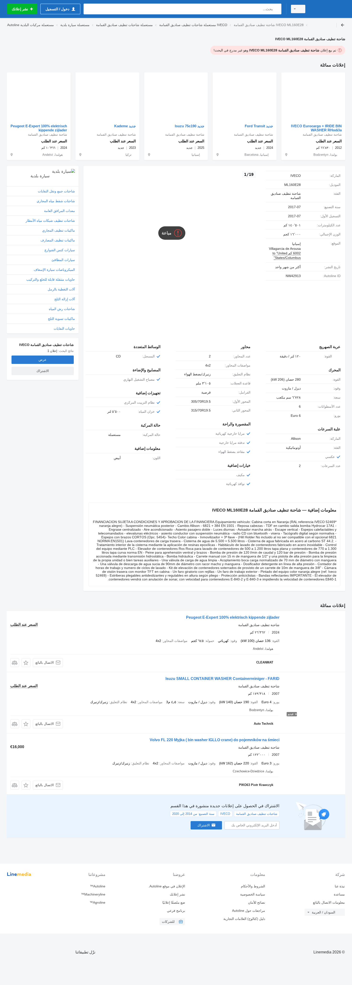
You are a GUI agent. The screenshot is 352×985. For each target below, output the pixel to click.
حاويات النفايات (64, 328)
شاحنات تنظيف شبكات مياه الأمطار (50, 221)
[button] (26, 662)
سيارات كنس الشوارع (60, 250)
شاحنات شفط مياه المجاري (56, 201)
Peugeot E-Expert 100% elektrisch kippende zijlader (39, 128)
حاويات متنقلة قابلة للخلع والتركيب (50, 279)
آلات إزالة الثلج (64, 299)
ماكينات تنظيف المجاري (58, 230)
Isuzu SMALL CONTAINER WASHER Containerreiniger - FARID (222, 679)
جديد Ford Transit (259, 126)
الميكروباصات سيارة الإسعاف (54, 270)
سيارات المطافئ (63, 260)
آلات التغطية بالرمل (61, 289)
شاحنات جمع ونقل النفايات (56, 191)
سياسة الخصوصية (252, 894)
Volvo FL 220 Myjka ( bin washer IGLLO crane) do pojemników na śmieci (214, 740)
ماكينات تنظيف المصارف (57, 240)
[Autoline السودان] (328, 9)
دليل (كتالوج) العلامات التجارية (244, 919)
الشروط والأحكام (253, 886)
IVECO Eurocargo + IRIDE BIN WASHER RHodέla (316, 128)
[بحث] (277, 9)
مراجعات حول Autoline (248, 911)
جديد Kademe (125, 126)
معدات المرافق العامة (59, 211)
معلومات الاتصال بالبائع (329, 902)
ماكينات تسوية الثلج (61, 319)
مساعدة (339, 894)
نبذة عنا (340, 886)
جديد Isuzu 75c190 (189, 126)
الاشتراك (203, 825)
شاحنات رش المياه (62, 309)
